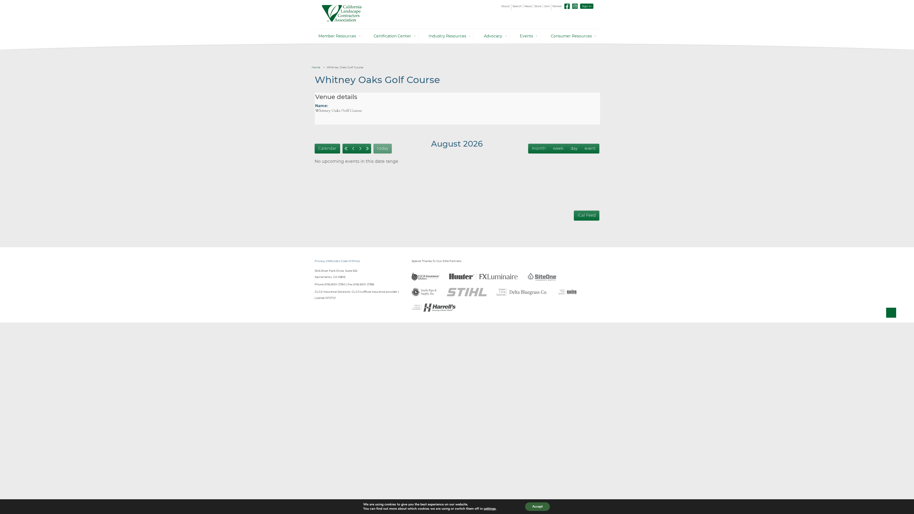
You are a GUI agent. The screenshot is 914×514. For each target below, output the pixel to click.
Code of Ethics (350, 261)
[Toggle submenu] (505, 9)
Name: (321, 106)
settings (490, 509)
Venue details (336, 97)
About (505, 6)
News (528, 6)
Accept (537, 506)
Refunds (332, 261)
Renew (557, 6)
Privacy (320, 261)
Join (547, 6)
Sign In (586, 6)
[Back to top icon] (891, 313)
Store (537, 6)
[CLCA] (342, 14)
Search (517, 6)
